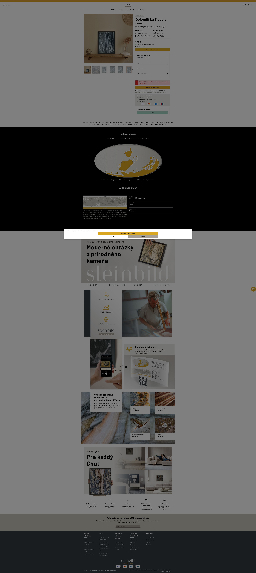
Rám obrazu (133, 542)
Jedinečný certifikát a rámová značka (135, 548)
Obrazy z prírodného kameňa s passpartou (104, 543)
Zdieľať (152, 112)
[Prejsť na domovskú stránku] (128, 5)
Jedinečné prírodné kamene (118, 535)
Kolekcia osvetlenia (150, 537)
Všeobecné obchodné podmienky (89, 543)
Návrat (130, 569)
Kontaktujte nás (138, 569)
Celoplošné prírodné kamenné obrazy (104, 538)
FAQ (133, 569)
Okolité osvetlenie (141, 57)
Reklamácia (86, 546)
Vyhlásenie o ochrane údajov (88, 550)
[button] (152, 58)
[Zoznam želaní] (248, 5)
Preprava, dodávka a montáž (158, 569)
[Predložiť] (139, 526)
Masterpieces (139, 23)
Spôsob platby (168, 569)
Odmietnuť (113, 236)
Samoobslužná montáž (147, 569)
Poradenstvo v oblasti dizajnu (166, 571)
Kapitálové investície (119, 544)
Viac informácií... (100, 230)
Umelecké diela (118, 542)
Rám (138, 68)
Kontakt (85, 539)
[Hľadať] (243, 5)
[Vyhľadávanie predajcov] (246, 5)
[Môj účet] (251, 5)
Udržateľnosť (133, 539)
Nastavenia (143, 236)
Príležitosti (148, 544)
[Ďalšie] (131, 61)
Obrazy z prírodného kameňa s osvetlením (104, 554)
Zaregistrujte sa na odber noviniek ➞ (128, 1)
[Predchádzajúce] (127, 61)
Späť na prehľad (139, 15)
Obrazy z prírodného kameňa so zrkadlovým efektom (104, 548)
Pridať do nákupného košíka (152, 49)
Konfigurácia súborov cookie (89, 554)
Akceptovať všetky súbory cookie (128, 233)
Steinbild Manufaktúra (134, 534)
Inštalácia (148, 542)
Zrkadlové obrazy (150, 539)
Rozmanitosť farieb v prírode (119, 548)
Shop (101, 533)
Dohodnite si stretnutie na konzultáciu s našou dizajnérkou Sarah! (150, 92)
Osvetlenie (132, 544)
